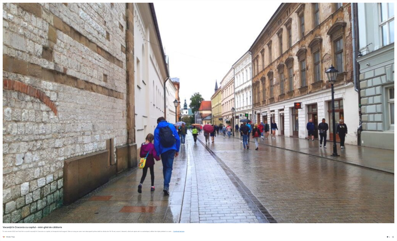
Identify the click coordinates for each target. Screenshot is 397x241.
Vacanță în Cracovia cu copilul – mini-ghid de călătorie (32, 227)
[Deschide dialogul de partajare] (392, 236)
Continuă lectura (178, 231)
